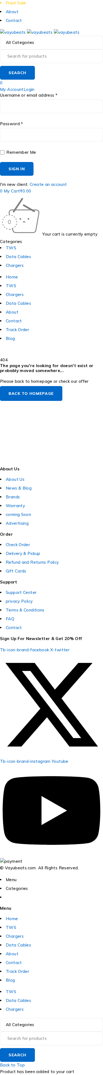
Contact (14, 20)
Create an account (48, 184)
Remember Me (20, 152)
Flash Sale (16, 2)
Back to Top (12, 1065)
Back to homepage (31, 393)
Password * (11, 123)
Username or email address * (28, 95)
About (12, 11)
